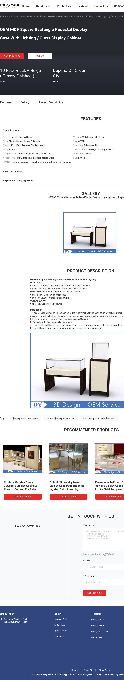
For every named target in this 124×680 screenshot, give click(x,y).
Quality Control (60, 631)
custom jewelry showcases (60, 418)
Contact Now (94, 592)
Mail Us (40, 55)
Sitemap (75, 670)
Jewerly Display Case (99, 632)
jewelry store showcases (25, 418)
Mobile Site (88, 670)
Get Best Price (12, 55)
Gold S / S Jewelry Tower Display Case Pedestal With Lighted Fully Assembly (67, 486)
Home (3, 16)
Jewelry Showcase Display (33, 16)
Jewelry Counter (97, 626)
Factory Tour (59, 625)
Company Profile (61, 619)
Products (13, 16)
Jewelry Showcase (98, 619)
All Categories (96, 637)
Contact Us (59, 636)
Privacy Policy (104, 670)
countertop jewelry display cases (99, 418)
